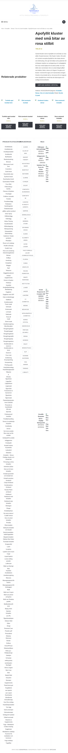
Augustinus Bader (26, 165)
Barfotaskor (8, 156)
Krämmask (8, 309)
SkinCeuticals (26, 348)
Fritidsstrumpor (8, 208)
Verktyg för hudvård (8, 715)
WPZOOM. (53, 749)
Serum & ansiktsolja (8, 421)
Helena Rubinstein (25, 272)
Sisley (25, 344)
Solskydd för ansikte (8, 438)
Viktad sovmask (8, 717)
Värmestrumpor (8, 712)
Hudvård (8, 285)
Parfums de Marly (25, 331)
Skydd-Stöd (8, 675)
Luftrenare (9, 563)
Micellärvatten (8, 326)
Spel (8, 268)
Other (8, 623)
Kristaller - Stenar (9, 28)
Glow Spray (8, 213)
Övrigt (8, 626)
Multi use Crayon (9, 592)
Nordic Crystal (25, 321)
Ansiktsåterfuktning (8, 287)
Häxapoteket (8, 231)
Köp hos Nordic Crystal (48, 85)
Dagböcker (8, 729)
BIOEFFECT (25, 170)
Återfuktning (8, 289)
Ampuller (8, 423)
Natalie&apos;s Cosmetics (27, 314)
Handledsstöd (8, 223)
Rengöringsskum (8, 341)
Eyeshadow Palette (8, 181)
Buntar (8, 640)
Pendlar (8, 522)
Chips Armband (8, 482)
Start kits (8, 411)
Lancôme (25, 295)
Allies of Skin (25, 152)
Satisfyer (8, 655)
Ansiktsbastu (8, 146)
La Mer (25, 287)
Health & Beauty (8, 245)
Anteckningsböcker (8, 253)
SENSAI (25, 336)
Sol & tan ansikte (9, 431)
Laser (8, 546)
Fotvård (8, 199)
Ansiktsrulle (8, 154)
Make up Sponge (8, 566)
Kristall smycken (8, 478)
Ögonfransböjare (8, 618)
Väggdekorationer (8, 273)
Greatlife (25, 267)
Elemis (25, 234)
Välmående (8, 697)
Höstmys (8, 282)
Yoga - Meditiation (8, 724)
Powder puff (8, 631)
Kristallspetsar (8, 511)
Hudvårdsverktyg (9, 367)
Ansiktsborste (9, 149)
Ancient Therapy (25, 158)
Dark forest (8, 171)
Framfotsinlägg (8, 201)
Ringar (9, 508)
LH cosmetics (25, 300)
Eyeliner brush (8, 176)
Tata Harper (25, 363)
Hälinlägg (8, 218)
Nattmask (8, 314)
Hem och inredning (8, 250)
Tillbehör (8, 372)
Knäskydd (8, 443)
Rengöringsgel (8, 331)
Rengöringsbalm (8, 328)
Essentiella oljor (8, 174)
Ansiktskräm (8, 573)
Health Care (8, 248)
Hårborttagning (8, 226)
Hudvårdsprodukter (8, 704)
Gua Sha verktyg (8, 702)
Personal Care (8, 628)
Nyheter (8, 611)
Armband (8, 480)
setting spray (8, 660)
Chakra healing (8, 726)
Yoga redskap (8, 740)
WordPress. (23, 749)
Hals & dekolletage (8, 297)
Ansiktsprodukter (8, 151)
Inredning (8, 260)
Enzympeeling (8, 360)
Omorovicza (26, 326)
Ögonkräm (8, 379)
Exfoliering (8, 357)
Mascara (8, 578)
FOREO (25, 263)
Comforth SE (25, 197)
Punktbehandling (8, 419)
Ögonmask (8, 398)
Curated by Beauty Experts (25, 204)
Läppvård (8, 381)
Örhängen (8, 505)
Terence (25, 368)
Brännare (8, 638)
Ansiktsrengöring (9, 324)
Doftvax (8, 643)
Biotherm (25, 173)
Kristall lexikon (8, 445)
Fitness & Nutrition (8, 191)
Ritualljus (8, 240)
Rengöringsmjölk (8, 336)
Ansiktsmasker (8, 302)
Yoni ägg (8, 707)
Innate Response (25, 278)
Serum (8, 428)
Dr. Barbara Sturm (25, 221)
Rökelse (8, 636)
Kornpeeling (8, 362)
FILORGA (25, 259)
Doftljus (8, 258)
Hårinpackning (8, 229)
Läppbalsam (8, 383)
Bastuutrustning (8, 159)
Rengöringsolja (8, 339)
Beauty (8, 376)
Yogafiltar (8, 743)
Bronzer (8, 162)
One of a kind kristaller (21, 28)
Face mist (8, 355)
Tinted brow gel (8, 685)
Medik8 (25, 305)
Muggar (8, 265)
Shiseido (25, 340)
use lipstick (8, 690)
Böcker (8, 255)
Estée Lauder (25, 245)
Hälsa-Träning (8, 221)
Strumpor (8, 680)
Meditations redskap (8, 731)
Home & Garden (8, 280)
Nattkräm (8, 299)
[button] (4, 22)
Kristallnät (8, 263)
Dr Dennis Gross (25, 229)
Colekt (25, 185)
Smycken (8, 677)
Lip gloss (8, 549)
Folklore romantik (8, 196)
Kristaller (8, 613)
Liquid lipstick (8, 556)
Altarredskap (8, 233)
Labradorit (9, 450)
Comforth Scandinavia (26, 191)
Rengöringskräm (8, 333)
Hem (2, 28)
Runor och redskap (8, 243)
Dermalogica (26, 214)
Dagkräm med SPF (8, 294)
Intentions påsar (8, 466)
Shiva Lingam (8, 667)
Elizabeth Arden (25, 239)
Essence (8, 352)
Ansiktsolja (8, 426)
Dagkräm (8, 292)
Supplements (8, 683)
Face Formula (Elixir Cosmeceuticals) (27, 253)
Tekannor (8, 270)
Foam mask (8, 304)
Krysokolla (8, 447)
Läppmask (8, 386)
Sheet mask (8, 321)
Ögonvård (8, 388)
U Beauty (25, 372)
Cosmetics (8, 169)
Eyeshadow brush (8, 179)
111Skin (25, 147)
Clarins (25, 177)
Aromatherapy (8, 699)
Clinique (25, 181)
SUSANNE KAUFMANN (25, 357)
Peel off (8, 317)
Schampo (8, 658)
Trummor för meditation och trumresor (8, 736)
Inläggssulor (8, 440)
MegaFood (25, 309)
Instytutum (26, 283)
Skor (8, 672)
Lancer (25, 291)
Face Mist (8, 184)
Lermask (8, 312)
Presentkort (8, 633)
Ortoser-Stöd (8, 621)
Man (8, 568)
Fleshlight (8, 194)
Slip (25, 351)
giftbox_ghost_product (9, 211)
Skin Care (8, 670)
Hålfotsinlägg (8, 216)
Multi (8, 589)
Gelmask (8, 306)
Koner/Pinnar (8, 645)
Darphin (25, 211)
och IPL (8, 616)
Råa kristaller (8, 525)
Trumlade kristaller (8, 541)
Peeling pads (8, 365)
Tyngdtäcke (8, 688)
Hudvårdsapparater (8, 369)
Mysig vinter (8, 608)
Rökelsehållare (8, 648)
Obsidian (8, 452)
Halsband (8, 494)
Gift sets (8, 409)
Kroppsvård (8, 544)
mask (8, 319)
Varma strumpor (8, 709)
